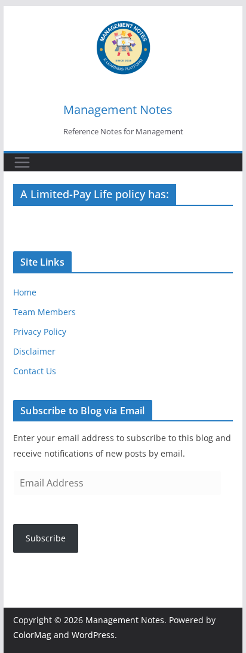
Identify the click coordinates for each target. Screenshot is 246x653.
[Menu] (22, 162)
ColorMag (32, 634)
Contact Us (34, 371)
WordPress (93, 634)
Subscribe (46, 538)
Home (24, 292)
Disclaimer (34, 351)
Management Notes (118, 109)
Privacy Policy (39, 331)
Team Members (44, 312)
